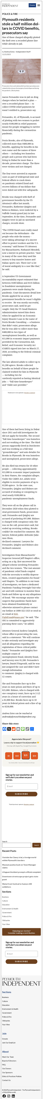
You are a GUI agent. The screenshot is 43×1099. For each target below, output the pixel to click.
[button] (21, 549)
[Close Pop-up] (40, 1068)
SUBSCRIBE (21, 1091)
